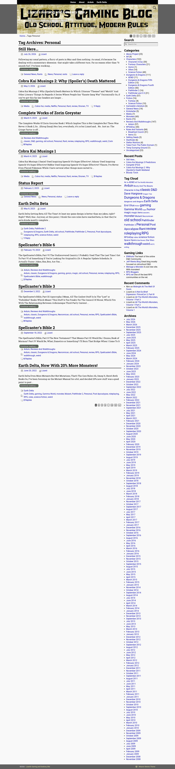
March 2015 (131, 579)
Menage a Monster (134, 267)
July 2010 (130, 712)
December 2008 (133, 756)
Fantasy (132, 101)
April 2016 (130, 546)
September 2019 (133, 454)
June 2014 (131, 600)
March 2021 (131, 418)
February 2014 (132, 608)
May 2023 (130, 374)
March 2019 (131, 470)
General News (30, 74)
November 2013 (133, 616)
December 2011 (133, 668)
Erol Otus (129, 205)
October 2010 (132, 704)
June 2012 (131, 652)
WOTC (152, 244)
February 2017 (132, 522)
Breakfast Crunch (136, 132)
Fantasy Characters (137, 64)
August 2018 (132, 486)
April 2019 (130, 468)
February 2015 (132, 582)
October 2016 (132, 533)
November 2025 (133, 330)
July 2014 (130, 598)
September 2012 (133, 645)
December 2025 (133, 327)
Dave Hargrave (133, 193)
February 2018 (132, 496)
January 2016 (132, 553)
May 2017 (130, 514)
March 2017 (131, 520)
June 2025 (131, 337)
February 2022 (132, 400)
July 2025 (130, 335)
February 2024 (132, 361)
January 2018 (132, 499)
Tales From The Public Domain (140, 145)
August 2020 (132, 434)
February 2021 (132, 421)
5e (127, 182)
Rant (69, 106)
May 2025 (130, 340)
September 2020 (133, 431)
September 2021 (133, 408)
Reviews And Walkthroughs (36, 138)
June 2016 (131, 540)
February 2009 (132, 751)
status (59, 196)
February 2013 (132, 632)
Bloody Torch (132, 172)
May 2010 (130, 717)
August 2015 (132, 566)
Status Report (30, 182)
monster (60, 394)
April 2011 (130, 689)
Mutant (68, 394)
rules (31, 397)
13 (149, 36)
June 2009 (131, 746)
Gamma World (49, 394)
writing (126, 247)
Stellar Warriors (133, 142)
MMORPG (146, 213)
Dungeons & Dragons (33, 232)
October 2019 (132, 452)
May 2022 (130, 395)
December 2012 (133, 637)
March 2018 (131, 494)
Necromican (63, 314)
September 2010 (133, 707)
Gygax (144, 210)
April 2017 (130, 517)
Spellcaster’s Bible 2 (36, 327)
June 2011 (131, 684)
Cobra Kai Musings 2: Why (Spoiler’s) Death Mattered (67, 80)
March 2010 (131, 723)
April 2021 (130, 415)
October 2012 (132, 642)
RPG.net (129, 274)
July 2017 (130, 512)
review (74, 106)
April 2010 (130, 720)
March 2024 (131, 358)
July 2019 (130, 460)
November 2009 (133, 733)
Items (130, 135)
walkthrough (95, 141)
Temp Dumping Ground (136, 148)
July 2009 (130, 743)
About (81, 2)
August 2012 (132, 647)
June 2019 (131, 462)
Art (127, 56)
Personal (58, 74)
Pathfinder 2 (40, 228)
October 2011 (132, 673)
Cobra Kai (39, 106)
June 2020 (131, 436)
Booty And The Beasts (143, 186)
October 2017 (132, 504)
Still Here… (28, 48)
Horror (131, 67)
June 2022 (131, 392)
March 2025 (131, 345)
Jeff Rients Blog (133, 261)
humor (151, 209)
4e (125, 182)
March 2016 (131, 548)
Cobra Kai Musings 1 (37, 151)
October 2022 (132, 384)
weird (104, 141)
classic (27, 141)
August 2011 (132, 678)
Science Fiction (135, 72)
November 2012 (133, 639)
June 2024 (131, 353)
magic (75, 273)
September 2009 (133, 738)
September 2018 (133, 483)
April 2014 (130, 603)
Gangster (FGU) (133, 165)
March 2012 (131, 660)
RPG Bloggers (132, 272)
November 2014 (133, 587)
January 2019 (132, 475)
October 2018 (132, 481)
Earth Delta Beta (33, 203)
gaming (39, 141)
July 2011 (130, 681)
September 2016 (133, 535)
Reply (97, 106)
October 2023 (132, 369)
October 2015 (132, 561)
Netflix (54, 106)
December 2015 (133, 556)
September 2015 (133, 564)
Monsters (130, 116)
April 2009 (130, 749)
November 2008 (133, 759)
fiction (137, 206)
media (47, 106)
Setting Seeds (132, 137)
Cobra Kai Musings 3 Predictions (141, 162)
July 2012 (130, 650)
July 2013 (130, 621)
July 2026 (130, 319)
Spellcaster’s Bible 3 (36, 286)
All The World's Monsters (144, 182)
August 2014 (132, 595)
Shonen (81, 106)
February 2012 (132, 663)
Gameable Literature (135, 106)
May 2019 (130, 465)
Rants (39, 74)
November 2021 (133, 405)
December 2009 (133, 730)
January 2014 (132, 611)
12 (145, 36)
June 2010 (131, 715)
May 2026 (130, 322)
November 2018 (133, 478)
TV (87, 106)
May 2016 (130, 543)
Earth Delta (102, 2)
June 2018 (131, 491)
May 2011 (130, 686)
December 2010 (133, 699)
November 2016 (133, 530)
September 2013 (133, 618)
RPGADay (130, 127)
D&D (33, 141)
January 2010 (132, 728)
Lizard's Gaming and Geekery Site (56, 12)
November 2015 (133, 559)
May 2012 (130, 655)
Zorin (110, 141)
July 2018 (130, 488)
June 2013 (131, 624)
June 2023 (131, 371)
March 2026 (131, 324)
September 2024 (133, 350)
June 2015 (131, 572)
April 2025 (130, 343)
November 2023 (133, 366)
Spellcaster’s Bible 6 (36, 244)
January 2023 (132, 379)
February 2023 (132, 377)
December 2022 (133, 382)
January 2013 (132, 634)
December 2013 (133, 613)
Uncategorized (132, 150)
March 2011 (131, 691)
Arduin (91, 2)
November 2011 (133, 671)
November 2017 (133, 501)
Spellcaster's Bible (32, 276)
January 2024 (132, 363)
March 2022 (131, 397)
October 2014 (132, 590)
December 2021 (133, 402)
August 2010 (132, 710)
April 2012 (130, 658)
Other (130, 69)
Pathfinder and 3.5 (136, 93)
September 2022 (133, 387)
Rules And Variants (134, 129)
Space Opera (130, 240)
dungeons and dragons (133, 202)
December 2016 (133, 527)
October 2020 (132, 428)
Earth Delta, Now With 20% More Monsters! (57, 365)
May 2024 (130, 356)
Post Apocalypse (103, 232)
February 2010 (132, 725)
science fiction (46, 235)
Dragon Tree (147, 194)
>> (154, 36)
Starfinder (130, 140)
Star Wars (150, 240)
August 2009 (132, 741)
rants (65, 74)
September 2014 (133, 592)
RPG (87, 141)
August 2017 (132, 509)
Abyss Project (132, 54)
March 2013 (131, 629)
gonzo (68, 273)
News (50, 74)
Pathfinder (69, 232)
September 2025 (133, 332)
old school (48, 141)
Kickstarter (131, 111)
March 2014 (131, 605)
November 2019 (133, 449)
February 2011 (132, 694)
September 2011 (133, 676)
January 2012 (132, 665)
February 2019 (132, 473)
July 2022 (130, 389)
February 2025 (132, 348)
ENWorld (130, 256)
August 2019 (132, 457)
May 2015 (130, 574)
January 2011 (132, 697)
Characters (131, 59)
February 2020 (132, 444)
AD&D (131, 77)
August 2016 (132, 538)
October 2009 (132, 736)
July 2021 (130, 410)
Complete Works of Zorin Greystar (49, 112)
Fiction (129, 98)
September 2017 (133, 507)
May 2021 (130, 413)
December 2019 (133, 447)
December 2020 (133, 423)
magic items (137, 212)
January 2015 (132, 585)
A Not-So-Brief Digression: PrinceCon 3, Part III (140, 293)
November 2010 (133, 702)
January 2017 (132, 525)
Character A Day (135, 62)
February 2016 (132, 551)
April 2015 (130, 577)
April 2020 (130, 441)
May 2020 (130, 439)
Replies (28, 144)
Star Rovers (141, 240)
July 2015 (130, 569)
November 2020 (133, 426)
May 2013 (130, 626)
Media (26, 106)
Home (73, 2)
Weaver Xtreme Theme (147, 767)
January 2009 (132, 754)
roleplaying (79, 141)
